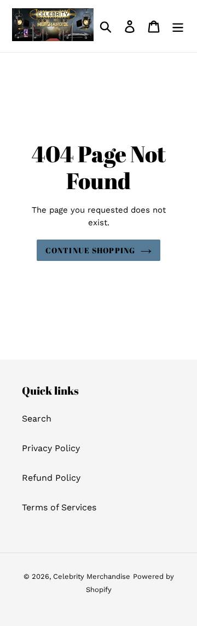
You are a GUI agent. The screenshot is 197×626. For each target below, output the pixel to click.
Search (36, 418)
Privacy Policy (51, 448)
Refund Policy (51, 478)
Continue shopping (90, 250)
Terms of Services (59, 507)
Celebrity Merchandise (91, 576)
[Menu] (178, 26)
